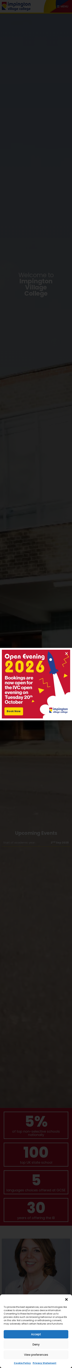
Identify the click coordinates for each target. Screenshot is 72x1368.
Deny (36, 1344)
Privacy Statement (44, 1363)
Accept (36, 1334)
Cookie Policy (22, 1363)
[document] (36, 684)
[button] (66, 1299)
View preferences (36, 1355)
